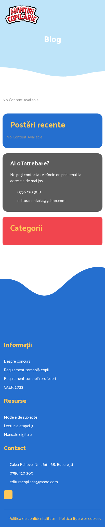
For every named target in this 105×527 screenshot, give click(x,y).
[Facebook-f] (8, 494)
